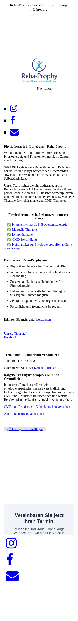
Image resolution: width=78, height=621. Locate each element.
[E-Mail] (14, 132)
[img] (39, 29)
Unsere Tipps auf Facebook (15, 335)
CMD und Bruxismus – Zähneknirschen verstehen (37, 406)
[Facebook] (12, 120)
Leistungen (43, 319)
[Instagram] (13, 108)
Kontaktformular (45, 368)
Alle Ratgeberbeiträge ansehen (24, 413)
